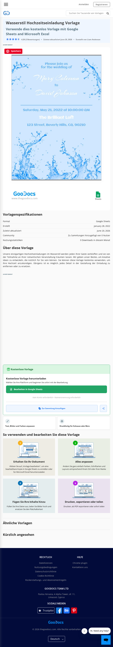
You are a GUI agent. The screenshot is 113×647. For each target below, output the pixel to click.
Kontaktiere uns (80, 567)
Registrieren (102, 4)
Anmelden (84, 4)
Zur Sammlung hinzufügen (53, 408)
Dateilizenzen (46, 563)
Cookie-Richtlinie (46, 575)
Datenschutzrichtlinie (45, 571)
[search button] (107, 13)
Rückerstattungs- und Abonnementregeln (45, 580)
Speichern (15, 51)
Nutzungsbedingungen (45, 567)
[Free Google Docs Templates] (6, 13)
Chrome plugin (80, 563)
